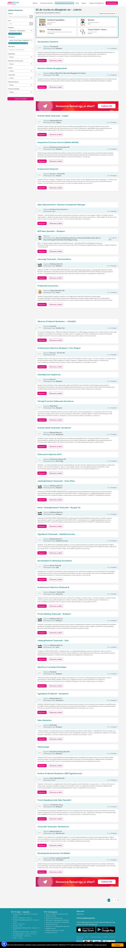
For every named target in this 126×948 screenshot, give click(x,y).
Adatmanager (43, 747)
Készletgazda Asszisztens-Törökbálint (53, 853)
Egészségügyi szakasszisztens (26, 928)
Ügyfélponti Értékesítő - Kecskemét (52, 693)
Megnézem (42, 60)
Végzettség (11, 53)
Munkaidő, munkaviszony (15, 60)
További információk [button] (100, 945)
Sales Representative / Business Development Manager (61, 204)
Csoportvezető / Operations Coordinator (26, 915)
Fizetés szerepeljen (13, 89)
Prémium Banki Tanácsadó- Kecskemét (54, 428)
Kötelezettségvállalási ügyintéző (26, 921)
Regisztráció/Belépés (97, 3)
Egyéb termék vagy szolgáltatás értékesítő (17, 43)
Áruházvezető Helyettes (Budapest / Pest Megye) (58, 348)
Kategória (11, 27)
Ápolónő (91, 20)
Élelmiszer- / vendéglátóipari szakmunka (58, 926)
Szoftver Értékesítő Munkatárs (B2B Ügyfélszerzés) (59, 773)
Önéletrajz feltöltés (46, 3)
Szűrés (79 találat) (20, 99)
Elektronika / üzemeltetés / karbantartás (57, 922)
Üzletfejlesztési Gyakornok (49, 374)
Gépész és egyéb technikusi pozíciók (57, 914)
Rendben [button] (117, 945)
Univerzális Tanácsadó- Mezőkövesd (53, 826)
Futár (18, 938)
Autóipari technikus (51, 932)
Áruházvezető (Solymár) (47, 169)
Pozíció (10, 67)
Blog (77, 3)
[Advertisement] (20, 112)
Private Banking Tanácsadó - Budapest (54, 614)
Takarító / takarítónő (22, 918)
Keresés (10, 13)
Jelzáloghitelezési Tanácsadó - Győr (53, 640)
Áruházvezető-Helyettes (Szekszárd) (53, 587)
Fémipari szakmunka (52, 924)
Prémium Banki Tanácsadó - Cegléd (52, 116)
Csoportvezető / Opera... (97, 29)
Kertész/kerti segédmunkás (25, 932)
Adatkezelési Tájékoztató (79, 937)
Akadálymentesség (96, 937)
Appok (84, 3)
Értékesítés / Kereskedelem (14, 33)
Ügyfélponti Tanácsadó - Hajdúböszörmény (56, 534)
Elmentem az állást (56, 60)
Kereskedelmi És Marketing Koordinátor (54, 560)
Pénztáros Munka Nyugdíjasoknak (52, 68)
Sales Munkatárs (44, 720)
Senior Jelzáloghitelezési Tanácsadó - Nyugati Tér (59, 507)
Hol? (9, 20)
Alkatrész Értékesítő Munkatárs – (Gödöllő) (56, 321)
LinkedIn (105, 937)
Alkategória (11, 37)
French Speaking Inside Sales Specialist (54, 800)
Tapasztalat (11, 74)
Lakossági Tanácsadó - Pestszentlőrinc (54, 259)
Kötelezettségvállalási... (56, 20)
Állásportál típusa (13, 82)
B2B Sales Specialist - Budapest (51, 231)
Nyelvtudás (11, 46)
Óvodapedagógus (54, 29)
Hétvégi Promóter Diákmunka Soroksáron (55, 401)
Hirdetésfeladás (112, 3)
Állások (35, 3)
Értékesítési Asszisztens (47, 286)
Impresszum (80, 914)
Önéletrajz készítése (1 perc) (64, 3)
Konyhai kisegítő (22, 936)
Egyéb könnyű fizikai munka (54, 918)
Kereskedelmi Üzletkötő (47, 42)
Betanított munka (51, 916)
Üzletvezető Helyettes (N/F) (49, 454)
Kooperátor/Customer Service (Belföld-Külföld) (58, 142)
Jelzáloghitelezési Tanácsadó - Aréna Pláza (56, 481)
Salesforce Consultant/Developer (51, 667)
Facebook (112, 937)
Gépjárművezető (51, 928)
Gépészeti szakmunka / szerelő (55, 930)
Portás (19, 924)
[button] (4, 943)
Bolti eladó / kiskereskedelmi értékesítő (57, 920)
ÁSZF (87, 937)
